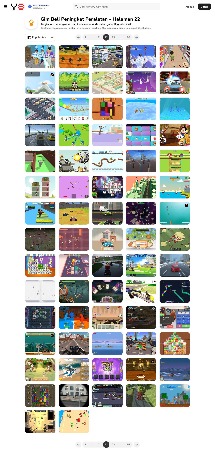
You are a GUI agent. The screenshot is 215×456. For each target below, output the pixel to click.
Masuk (190, 6)
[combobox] (40, 37)
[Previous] (78, 37)
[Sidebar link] (5, 6)
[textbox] (40, 37)
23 (113, 37)
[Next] (137, 37)
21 (99, 37)
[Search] (76, 6)
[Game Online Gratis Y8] (18, 7)
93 (128, 37)
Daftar (204, 6)
